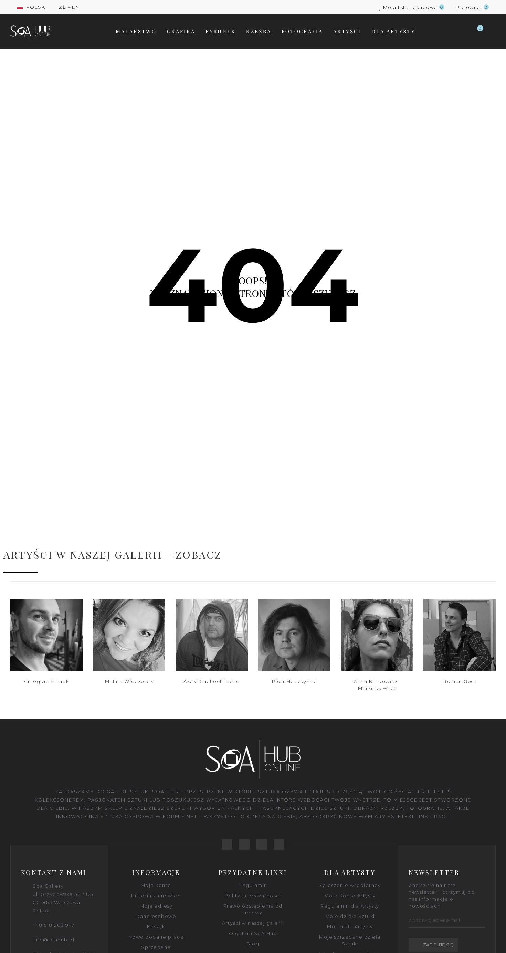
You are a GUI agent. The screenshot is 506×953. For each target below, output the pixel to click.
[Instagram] (279, 844)
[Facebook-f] (227, 844)
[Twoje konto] (492, 31)
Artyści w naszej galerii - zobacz (112, 555)
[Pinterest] (261, 844)
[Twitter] (244, 844)
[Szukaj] (462, 31)
